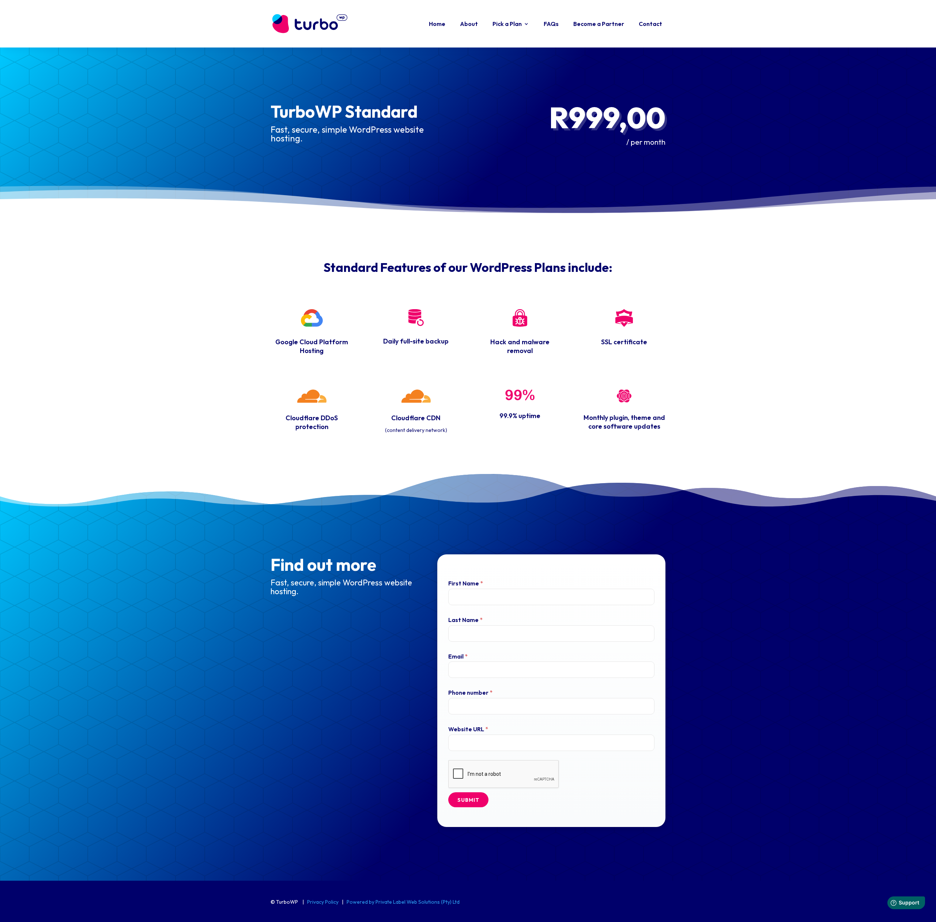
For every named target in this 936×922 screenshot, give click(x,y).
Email (458, 656)
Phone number (470, 692)
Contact (650, 23)
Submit (468, 800)
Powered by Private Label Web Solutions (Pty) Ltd (403, 902)
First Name (465, 583)
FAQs (551, 23)
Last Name (465, 619)
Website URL (468, 729)
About (469, 23)
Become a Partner (598, 23)
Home (437, 23)
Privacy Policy (323, 902)
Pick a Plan (507, 23)
